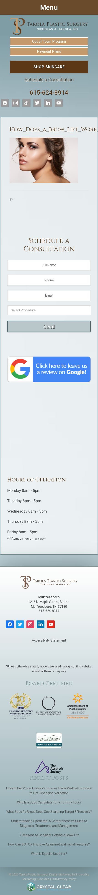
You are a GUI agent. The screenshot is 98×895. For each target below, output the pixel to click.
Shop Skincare (49, 67)
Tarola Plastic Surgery (49, 26)
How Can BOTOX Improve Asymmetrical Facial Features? (49, 844)
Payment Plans (49, 51)
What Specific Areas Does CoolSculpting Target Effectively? (49, 811)
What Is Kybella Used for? (49, 853)
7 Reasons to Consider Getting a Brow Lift (49, 835)
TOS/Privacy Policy (64, 879)
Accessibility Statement (49, 640)
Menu (49, 7)
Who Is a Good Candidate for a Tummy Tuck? (49, 802)
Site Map (43, 879)
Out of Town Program (49, 41)
